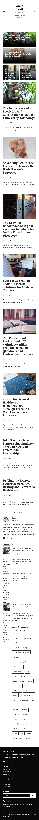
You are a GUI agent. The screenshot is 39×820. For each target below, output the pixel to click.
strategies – (16, 729)
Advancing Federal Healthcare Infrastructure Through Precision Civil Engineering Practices (16, 407)
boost (23, 643)
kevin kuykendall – (25, 695)
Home (30, 681)
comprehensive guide (19, 662)
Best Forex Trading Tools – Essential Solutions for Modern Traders (27, 74)
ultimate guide (17, 738)
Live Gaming (24, 700)
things (15, 733)
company (16, 657)
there (25, 729)
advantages (27, 638)
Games (31, 676)
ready (15, 719)
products (16, 714)
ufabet (29, 733)
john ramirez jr (29, 690)
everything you (17, 671)
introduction (17, 690)
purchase (25, 714)
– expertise (16, 638)
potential (24, 710)
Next (21, 512)
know (15, 700)
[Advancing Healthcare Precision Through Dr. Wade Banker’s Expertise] (6, 565)
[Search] (33, 795)
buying (24, 648)
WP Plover (8, 817)
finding (15, 676)
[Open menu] (4, 11)
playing (15, 710)
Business (16, 648)
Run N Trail (19, 7)
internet (26, 686)
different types (17, 667)
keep (14, 695)
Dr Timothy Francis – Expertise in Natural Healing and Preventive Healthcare (19, 485)
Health (22, 681)
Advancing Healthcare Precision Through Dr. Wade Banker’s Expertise (18, 54)
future (23, 676)
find (27, 671)
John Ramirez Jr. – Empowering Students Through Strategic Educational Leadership (18, 447)
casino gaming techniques (21, 652)
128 (15, 512)
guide (15, 681)
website (28, 738)
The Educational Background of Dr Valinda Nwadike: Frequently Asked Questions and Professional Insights (18, 346)
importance (16, 686)
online (15, 705)
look (33, 700)
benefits (15, 643)
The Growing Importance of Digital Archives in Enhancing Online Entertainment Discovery (10, 77)
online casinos (25, 705)
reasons (22, 719)
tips (22, 733)
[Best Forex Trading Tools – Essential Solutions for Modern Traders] (6, 607)
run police (16, 724)
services (25, 724)
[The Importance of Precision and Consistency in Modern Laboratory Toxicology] (6, 551)
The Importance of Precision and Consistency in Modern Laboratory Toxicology (18, 38)
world (15, 743)
